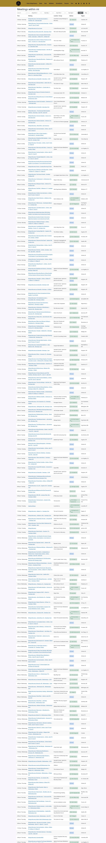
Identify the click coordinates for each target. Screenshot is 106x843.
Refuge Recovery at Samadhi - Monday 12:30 (38, 284)
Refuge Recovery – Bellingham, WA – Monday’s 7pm (40, 406)
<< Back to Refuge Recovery (31, 3)
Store (72, 3)
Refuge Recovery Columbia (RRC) (35, 837)
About (45, 3)
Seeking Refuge (32, 506)
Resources (67, 3)
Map (86, 13)
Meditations (51, 3)
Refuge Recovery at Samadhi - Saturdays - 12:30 (39, 79)
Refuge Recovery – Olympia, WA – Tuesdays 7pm (39, 612)
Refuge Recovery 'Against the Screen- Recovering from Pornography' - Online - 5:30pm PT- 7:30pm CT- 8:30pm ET (40, 569)
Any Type (70, 13)
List (80, 13)
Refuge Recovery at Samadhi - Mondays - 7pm (39, 350)
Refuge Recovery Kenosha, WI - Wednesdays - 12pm (40, 683)
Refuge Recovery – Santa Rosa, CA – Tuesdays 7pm (40, 618)
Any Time (58, 13)
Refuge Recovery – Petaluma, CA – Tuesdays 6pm (39, 584)
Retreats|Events (59, 3)
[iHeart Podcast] (89, 3)
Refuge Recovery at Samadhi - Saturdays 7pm (38, 107)
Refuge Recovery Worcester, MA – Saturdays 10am (39, 31)
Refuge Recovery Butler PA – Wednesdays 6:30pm (39, 715)
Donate (40, 3)
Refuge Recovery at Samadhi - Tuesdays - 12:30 (39, 472)
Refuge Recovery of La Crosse (35, 28)
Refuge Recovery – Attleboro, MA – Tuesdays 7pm (39, 515)
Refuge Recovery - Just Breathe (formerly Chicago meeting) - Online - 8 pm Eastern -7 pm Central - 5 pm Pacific (39, 537)
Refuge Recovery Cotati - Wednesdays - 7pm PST (39, 816)
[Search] (27, 13)
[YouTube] (76, 3)
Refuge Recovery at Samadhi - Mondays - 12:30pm (39, 289)
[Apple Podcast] (86, 3)
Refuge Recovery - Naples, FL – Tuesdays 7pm (38, 511)
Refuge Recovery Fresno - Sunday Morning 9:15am (40, 166)
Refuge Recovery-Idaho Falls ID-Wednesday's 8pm (39, 819)
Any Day (46, 13)
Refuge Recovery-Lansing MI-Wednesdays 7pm (39, 765)
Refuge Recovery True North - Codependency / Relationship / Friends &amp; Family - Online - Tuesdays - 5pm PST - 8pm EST (39, 553)
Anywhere (34, 13)
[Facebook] (78, 3)
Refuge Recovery (32, 528)
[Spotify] (84, 3)
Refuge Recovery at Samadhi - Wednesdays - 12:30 (39, 679)
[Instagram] (81, 3)
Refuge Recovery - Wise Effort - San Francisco (38, 125)
